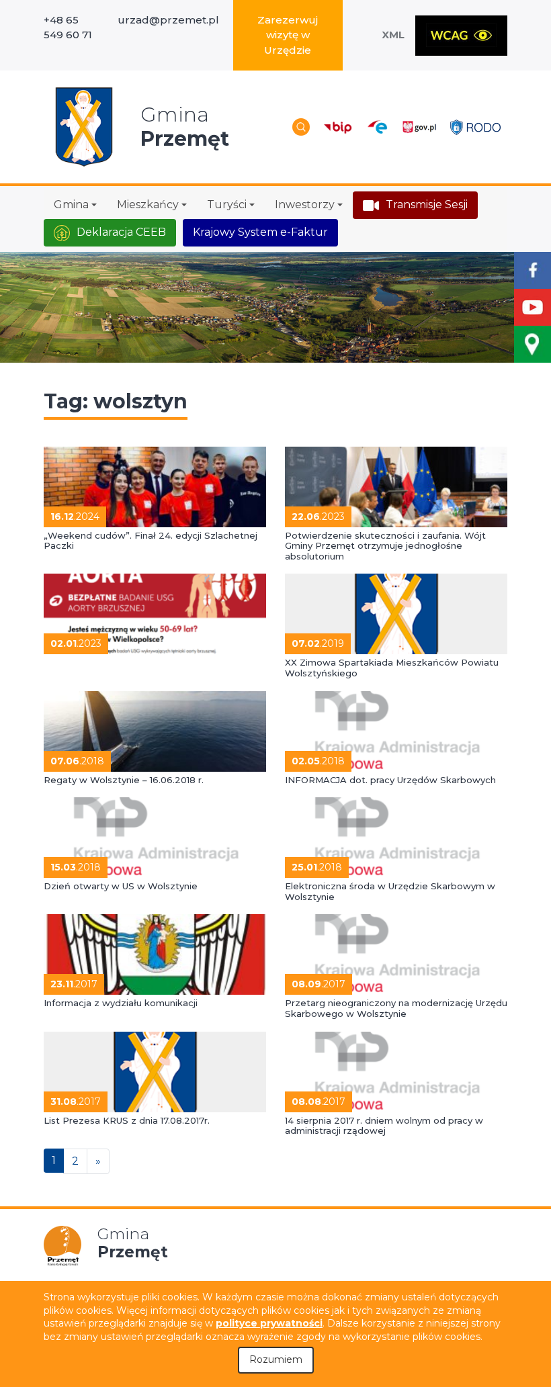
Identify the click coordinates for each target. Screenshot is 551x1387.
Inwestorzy (305, 204)
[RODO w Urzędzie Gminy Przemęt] (475, 126)
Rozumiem (275, 1359)
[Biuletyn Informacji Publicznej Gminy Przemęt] (337, 127)
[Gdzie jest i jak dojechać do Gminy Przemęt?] (532, 344)
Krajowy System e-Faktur (260, 232)
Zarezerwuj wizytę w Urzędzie (287, 34)
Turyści (227, 204)
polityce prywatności (269, 1323)
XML (393, 34)
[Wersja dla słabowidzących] (461, 35)
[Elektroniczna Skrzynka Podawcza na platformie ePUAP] (376, 127)
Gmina (71, 204)
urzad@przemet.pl (168, 19)
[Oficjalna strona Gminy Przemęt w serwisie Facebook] (532, 270)
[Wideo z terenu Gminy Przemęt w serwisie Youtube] (532, 307)
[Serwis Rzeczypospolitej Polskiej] (418, 127)
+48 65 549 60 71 (68, 27)
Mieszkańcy (148, 204)
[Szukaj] (301, 126)
